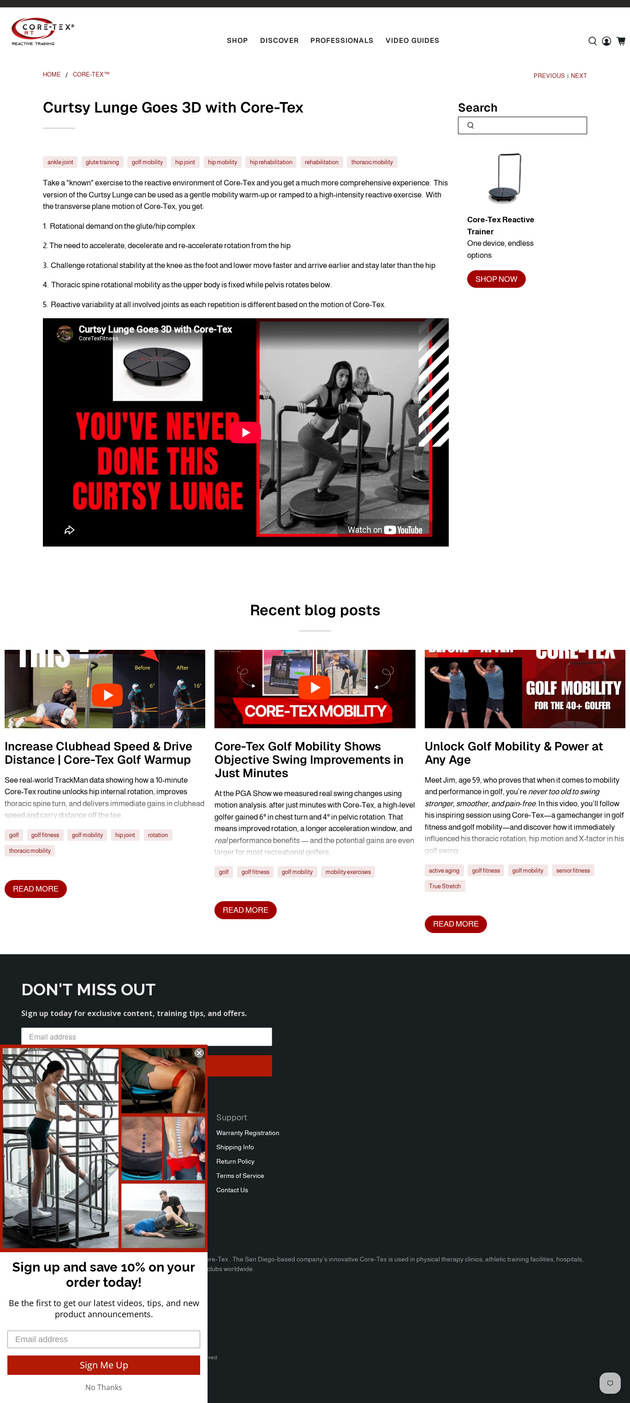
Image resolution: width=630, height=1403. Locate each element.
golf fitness (45, 835)
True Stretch (445, 886)
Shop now (496, 279)
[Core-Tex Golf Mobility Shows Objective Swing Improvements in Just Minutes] (314, 689)
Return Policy (235, 1161)
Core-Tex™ (91, 75)
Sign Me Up (104, 1365)
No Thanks (103, 1387)
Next (579, 76)
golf (14, 835)
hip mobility (222, 162)
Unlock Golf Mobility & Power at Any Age (514, 752)
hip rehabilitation (271, 162)
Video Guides (413, 40)
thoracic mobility (372, 162)
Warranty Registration (247, 1132)
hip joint (185, 162)
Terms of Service (240, 1175)
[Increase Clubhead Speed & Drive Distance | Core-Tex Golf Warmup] (105, 689)
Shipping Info (235, 1147)
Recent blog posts (315, 609)
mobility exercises (348, 871)
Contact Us (232, 1190)
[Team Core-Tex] (43, 31)
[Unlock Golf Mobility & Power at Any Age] (525, 689)
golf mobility (147, 162)
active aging (444, 870)
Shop (237, 40)
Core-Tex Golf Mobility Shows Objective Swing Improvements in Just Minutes (309, 759)
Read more (36, 889)
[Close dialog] (199, 1053)
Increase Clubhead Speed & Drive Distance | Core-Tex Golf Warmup (98, 752)
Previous (549, 76)
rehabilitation (322, 162)
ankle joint (60, 162)
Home (52, 75)
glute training (102, 162)
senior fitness (573, 870)
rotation (158, 835)
